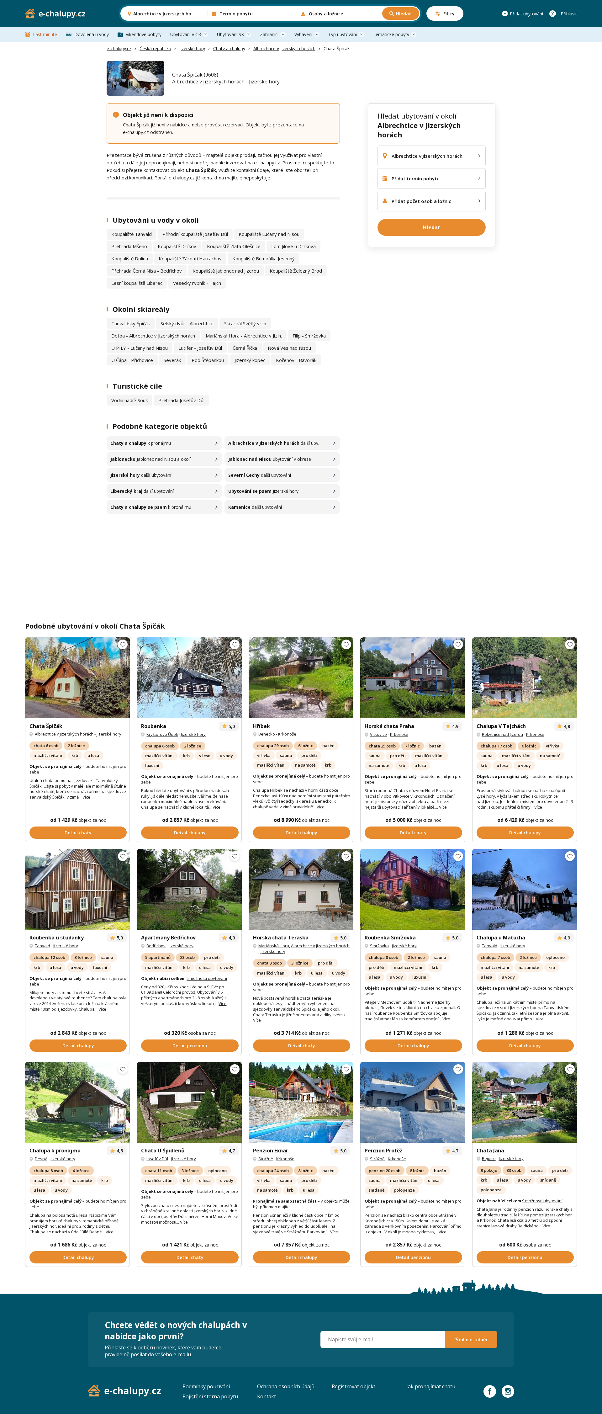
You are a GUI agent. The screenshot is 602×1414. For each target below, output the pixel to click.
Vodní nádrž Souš (129, 400)
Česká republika (155, 48)
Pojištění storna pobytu (210, 1396)
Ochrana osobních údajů (285, 1386)
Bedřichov (156, 946)
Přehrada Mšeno (129, 246)
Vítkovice (378, 734)
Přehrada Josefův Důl (181, 400)
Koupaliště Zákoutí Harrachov (190, 258)
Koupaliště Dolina (129, 258)
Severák (172, 360)
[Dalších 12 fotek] (77, 1102)
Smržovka (379, 946)
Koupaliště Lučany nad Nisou (269, 234)
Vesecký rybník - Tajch (197, 283)
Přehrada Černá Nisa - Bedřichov (146, 271)
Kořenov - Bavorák (296, 360)
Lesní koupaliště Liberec (136, 283)
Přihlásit (569, 14)
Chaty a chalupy (229, 48)
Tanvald (42, 946)
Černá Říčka (245, 348)
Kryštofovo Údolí (162, 734)
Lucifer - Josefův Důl (200, 348)
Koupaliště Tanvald (131, 234)
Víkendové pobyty (143, 34)
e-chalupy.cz (119, 48)
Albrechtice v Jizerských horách (284, 48)
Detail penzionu (189, 1046)
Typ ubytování (342, 34)
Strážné (265, 1159)
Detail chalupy (190, 833)
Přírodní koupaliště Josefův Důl (195, 234)
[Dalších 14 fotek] (189, 677)
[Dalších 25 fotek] (189, 889)
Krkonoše (287, 734)
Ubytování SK (230, 34)
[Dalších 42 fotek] (77, 889)
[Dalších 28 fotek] (524, 889)
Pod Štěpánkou (208, 360)
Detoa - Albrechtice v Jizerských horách (153, 335)
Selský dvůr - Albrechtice (187, 323)
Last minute (45, 34)
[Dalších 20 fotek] (189, 1102)
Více (86, 797)
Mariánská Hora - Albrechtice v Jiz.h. (244, 335)
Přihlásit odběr (471, 1339)
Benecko (266, 734)
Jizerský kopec (250, 360)
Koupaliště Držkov (177, 246)
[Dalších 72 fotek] (412, 889)
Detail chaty (78, 833)
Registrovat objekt (353, 1386)
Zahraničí (269, 34)
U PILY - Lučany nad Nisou (139, 348)
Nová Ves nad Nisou (289, 348)
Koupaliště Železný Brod (296, 271)
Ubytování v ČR (185, 34)
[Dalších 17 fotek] (524, 677)
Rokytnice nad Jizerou (502, 734)
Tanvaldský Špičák (130, 323)
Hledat (403, 14)
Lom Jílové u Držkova (293, 246)
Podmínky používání (206, 1386)
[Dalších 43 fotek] (301, 677)
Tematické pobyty (391, 34)
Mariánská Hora (273, 946)
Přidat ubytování (526, 14)
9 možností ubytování (542, 1201)
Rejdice (489, 1158)
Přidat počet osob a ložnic (421, 201)
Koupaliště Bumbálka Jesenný (263, 258)
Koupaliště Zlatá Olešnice (234, 246)
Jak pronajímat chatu (430, 1386)
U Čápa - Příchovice (132, 360)
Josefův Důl (157, 1159)
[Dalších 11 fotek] (77, 677)
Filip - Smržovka (309, 335)
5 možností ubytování (207, 978)
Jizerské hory (192, 48)
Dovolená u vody (91, 34)
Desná (41, 1159)
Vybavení (303, 34)
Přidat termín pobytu (416, 178)
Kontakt (266, 1396)
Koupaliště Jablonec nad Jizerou (226, 271)
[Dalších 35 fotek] (412, 677)
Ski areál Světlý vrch (245, 323)
